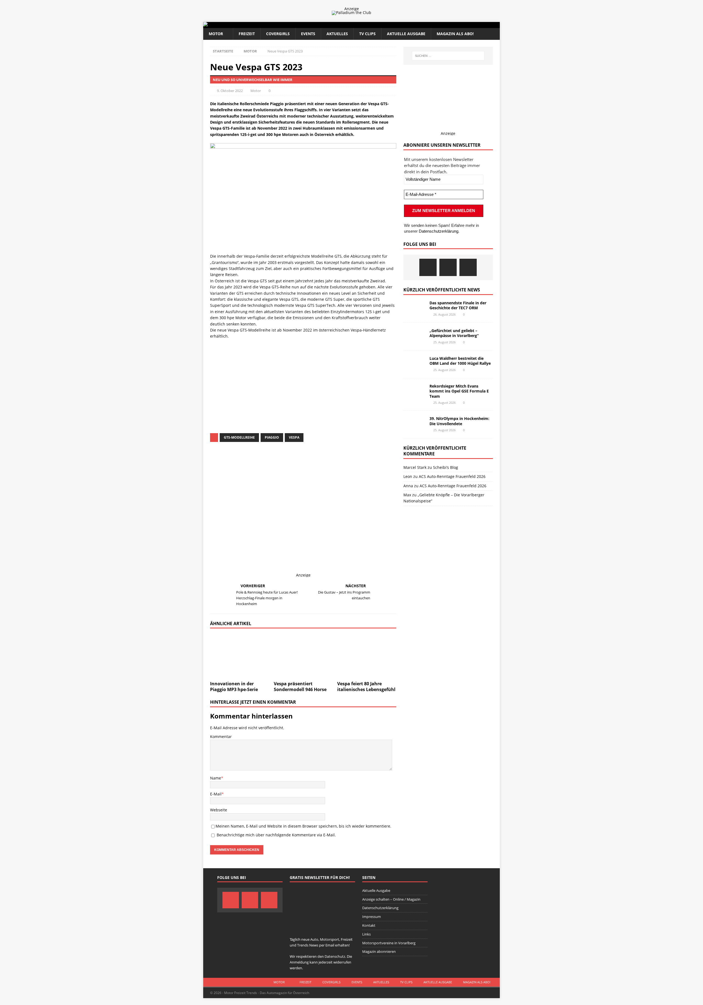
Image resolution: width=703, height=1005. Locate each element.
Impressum (371, 916)
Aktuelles (337, 33)
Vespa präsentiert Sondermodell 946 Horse (300, 686)
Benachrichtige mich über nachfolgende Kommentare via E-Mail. (276, 834)
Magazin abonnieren (379, 951)
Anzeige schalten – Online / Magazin (391, 899)
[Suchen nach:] (448, 55)
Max (407, 494)
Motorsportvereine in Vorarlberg (388, 942)
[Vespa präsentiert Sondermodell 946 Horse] (303, 656)
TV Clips (367, 33)
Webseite (218, 809)
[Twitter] (448, 267)
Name (215, 778)
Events (308, 33)
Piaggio (272, 437)
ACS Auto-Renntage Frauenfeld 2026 (452, 476)
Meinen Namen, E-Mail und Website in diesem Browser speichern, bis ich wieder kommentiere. (303, 826)
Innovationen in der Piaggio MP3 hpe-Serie (234, 686)
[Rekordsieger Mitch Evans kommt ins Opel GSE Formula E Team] (414, 392)
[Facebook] (428, 267)
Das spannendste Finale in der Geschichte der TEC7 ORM (457, 305)
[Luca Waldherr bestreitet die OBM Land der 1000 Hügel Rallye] (414, 364)
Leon (407, 476)
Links (366, 934)
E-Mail (216, 794)
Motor (216, 33)
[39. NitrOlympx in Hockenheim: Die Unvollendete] (414, 424)
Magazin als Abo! (455, 33)
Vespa (294, 437)
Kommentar (221, 736)
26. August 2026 (444, 314)
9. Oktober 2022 (230, 90)
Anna (408, 485)
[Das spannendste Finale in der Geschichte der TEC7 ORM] (414, 308)
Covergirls (278, 33)
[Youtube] (468, 267)
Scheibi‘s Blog (445, 467)
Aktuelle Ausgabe (406, 33)
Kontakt (368, 925)
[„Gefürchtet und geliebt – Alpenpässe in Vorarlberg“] (414, 336)
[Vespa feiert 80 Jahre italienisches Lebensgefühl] (366, 656)
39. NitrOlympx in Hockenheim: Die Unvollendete (459, 421)
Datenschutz (267, 388)
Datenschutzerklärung (438, 231)
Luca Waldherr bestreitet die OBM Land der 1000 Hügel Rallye (460, 361)
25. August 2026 (444, 342)
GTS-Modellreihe (239, 437)
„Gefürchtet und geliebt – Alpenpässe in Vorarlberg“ (454, 333)
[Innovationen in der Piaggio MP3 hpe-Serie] (239, 656)
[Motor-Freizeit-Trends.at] (227, 24)
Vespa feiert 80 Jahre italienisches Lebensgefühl (366, 686)
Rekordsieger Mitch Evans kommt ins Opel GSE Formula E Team (459, 391)
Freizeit (247, 33)
